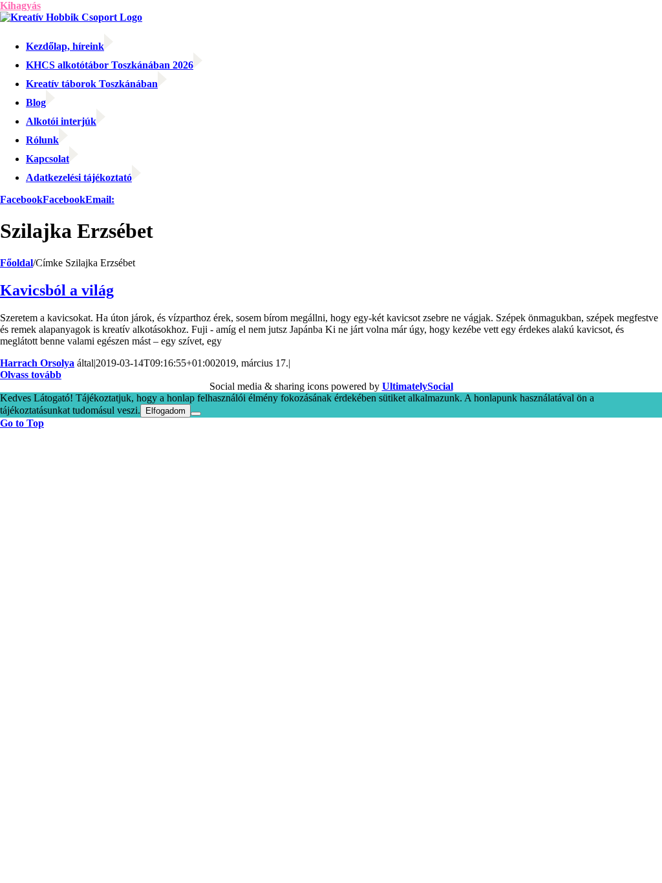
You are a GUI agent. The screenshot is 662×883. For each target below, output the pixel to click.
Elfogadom (165, 411)
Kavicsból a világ (57, 290)
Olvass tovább (30, 374)
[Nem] (196, 414)
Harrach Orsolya (37, 362)
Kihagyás (20, 5)
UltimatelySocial (417, 386)
